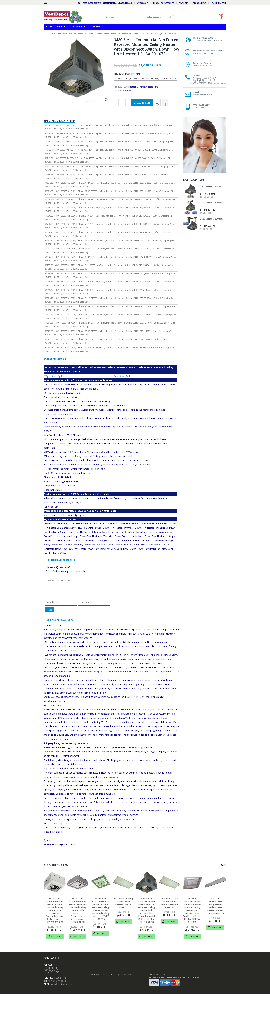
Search (169, 17)
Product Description (127, 73)
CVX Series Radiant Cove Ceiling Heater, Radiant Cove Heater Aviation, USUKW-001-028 (215, 906)
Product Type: (121, 86)
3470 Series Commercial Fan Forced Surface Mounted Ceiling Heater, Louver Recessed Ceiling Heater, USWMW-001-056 (101, 909)
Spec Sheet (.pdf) (122, 375)
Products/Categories (163, 3)
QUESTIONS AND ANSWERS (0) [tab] (61, 560)
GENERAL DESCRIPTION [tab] (55, 359)
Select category (154, 16)
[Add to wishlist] (157, 102)
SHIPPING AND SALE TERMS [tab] (60, 619)
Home (45, 34)
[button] (221, 865)
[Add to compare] (165, 102)
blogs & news (199, 3)
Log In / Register (218, 3)
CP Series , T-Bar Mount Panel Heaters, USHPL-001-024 (169, 903)
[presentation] (223, 179)
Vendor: (118, 90)
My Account (142, 3)
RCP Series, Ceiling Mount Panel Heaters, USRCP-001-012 (123, 903)
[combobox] (145, 78)
